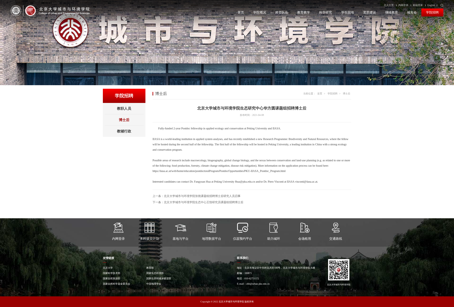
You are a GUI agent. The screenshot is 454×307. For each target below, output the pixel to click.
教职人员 (124, 108)
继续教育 (391, 12)
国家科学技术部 (111, 273)
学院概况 (259, 12)
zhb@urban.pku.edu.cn (258, 284)
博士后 (124, 120)
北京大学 (108, 268)
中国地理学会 (153, 284)
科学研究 (325, 12)
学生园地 (347, 12)
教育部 (150, 268)
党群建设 (369, 12)
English (431, 5)
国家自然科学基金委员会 (116, 284)
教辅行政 (124, 131)
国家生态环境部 (155, 273)
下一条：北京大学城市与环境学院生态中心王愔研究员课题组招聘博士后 (198, 202)
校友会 (412, 12)
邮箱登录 (418, 5)
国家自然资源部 (111, 278)
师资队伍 (281, 12)
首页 (241, 12)
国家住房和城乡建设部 (158, 278)
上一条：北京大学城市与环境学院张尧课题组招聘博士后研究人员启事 (196, 196)
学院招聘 (432, 12)
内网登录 (403, 5)
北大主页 (389, 5)
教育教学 (303, 12)
